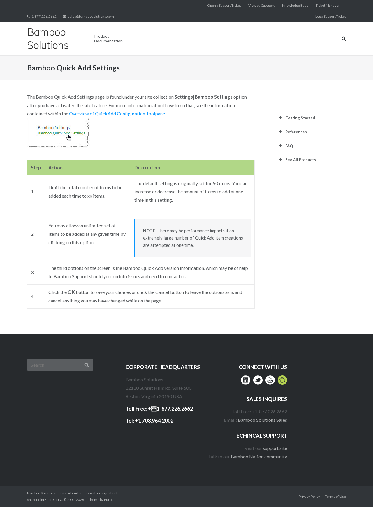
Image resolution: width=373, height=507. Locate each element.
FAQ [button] (289, 145)
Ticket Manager (328, 5)
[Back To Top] (357, 491)
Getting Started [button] (300, 118)
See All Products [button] (300, 159)
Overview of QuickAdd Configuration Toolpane (117, 113)
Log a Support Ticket (330, 16)
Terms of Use (335, 496)
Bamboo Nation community (259, 456)
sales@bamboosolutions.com (91, 16)
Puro (108, 499)
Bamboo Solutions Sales (262, 420)
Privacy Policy (309, 496)
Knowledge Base (295, 5)
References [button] (296, 132)
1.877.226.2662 (44, 16)
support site (275, 448)
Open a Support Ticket (224, 5)
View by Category (261, 5)
